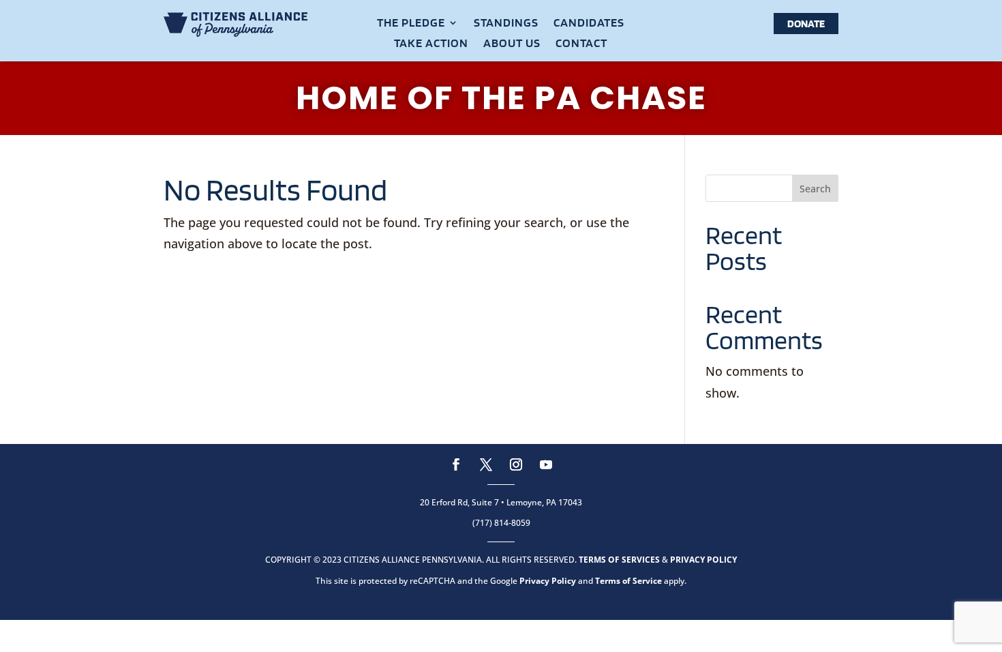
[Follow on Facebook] (456, 464)
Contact (581, 44)
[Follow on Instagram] (516, 464)
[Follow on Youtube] (546, 464)
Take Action (431, 44)
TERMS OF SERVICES (619, 559)
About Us (512, 44)
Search (815, 188)
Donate (806, 23)
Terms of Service (628, 581)
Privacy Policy (547, 581)
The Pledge (411, 23)
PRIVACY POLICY (703, 559)
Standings (506, 23)
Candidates (588, 23)
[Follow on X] (486, 464)
